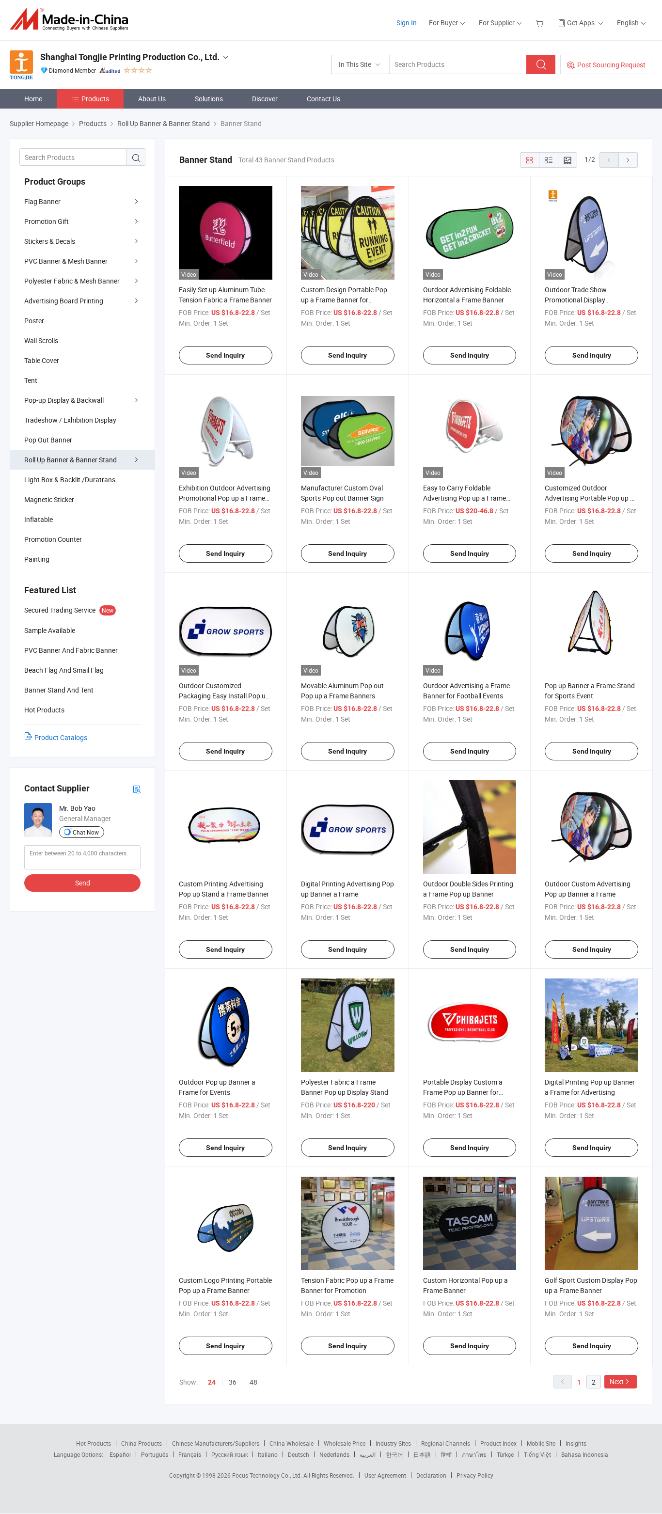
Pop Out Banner (48, 439)
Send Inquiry (225, 355)
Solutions (209, 98)
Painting (36, 559)
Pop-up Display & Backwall (64, 400)
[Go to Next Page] (628, 160)
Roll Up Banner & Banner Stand (70, 459)
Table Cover (41, 360)
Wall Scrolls (41, 340)
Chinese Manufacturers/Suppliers (215, 1443)
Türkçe (505, 1454)
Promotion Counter (53, 539)
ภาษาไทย (474, 1454)
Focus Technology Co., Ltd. (267, 1475)
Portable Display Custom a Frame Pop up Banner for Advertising (463, 1092)
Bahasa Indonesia (584, 1454)
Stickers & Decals (49, 241)
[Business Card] (137, 788)
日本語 (422, 1454)
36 (232, 1382)
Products (95, 98)
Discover (265, 98)
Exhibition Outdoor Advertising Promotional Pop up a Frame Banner (224, 498)
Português (154, 1454)
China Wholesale (291, 1443)
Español (120, 1454)
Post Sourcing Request (611, 64)
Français (189, 1454)
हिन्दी (446, 1454)
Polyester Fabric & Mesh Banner (72, 280)
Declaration (431, 1475)
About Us (152, 98)
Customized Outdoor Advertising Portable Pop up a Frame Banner (589, 498)
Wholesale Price (344, 1443)
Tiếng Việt (537, 1454)
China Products (141, 1443)
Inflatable (38, 519)
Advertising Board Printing (63, 300)
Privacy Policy (475, 1475)
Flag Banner (42, 201)
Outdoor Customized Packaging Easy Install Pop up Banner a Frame (224, 695)
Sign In (406, 22)
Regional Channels (445, 1443)
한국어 (394, 1454)
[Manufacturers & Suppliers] (72, 19)
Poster (34, 320)
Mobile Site (541, 1443)
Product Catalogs (60, 737)
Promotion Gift (46, 221)
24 (212, 1382)
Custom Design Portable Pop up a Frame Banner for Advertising (344, 300)
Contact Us (323, 98)
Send (82, 882)
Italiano (268, 1454)
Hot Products (93, 1443)
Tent (30, 380)
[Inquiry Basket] (541, 22)
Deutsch (298, 1454)
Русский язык (229, 1454)
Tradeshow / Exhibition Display (70, 420)
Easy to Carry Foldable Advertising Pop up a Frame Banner (464, 498)
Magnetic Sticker (49, 499)
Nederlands (334, 1454)
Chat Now (86, 832)
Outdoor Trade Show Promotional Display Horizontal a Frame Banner (585, 300)
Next (617, 1381)
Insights (576, 1443)
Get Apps (581, 22)
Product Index (498, 1443)
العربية (368, 1454)
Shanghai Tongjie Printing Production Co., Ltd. (130, 57)
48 (253, 1382)
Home (33, 98)
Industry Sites (393, 1443)
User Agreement (385, 1475)
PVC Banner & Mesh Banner (66, 261)
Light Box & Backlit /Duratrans (69, 479)
